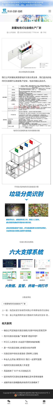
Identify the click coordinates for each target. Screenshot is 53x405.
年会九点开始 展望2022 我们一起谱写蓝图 (23, 359)
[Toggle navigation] (49, 11)
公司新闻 (12, 32)
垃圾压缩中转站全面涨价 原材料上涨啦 (21, 353)
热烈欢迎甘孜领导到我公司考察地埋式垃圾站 (29, 310)
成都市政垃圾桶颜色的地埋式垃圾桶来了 (21, 382)
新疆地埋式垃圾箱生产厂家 (15, 304)
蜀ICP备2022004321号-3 (41, 393)
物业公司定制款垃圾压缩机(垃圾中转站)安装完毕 (25, 330)
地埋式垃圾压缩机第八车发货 (16, 365)
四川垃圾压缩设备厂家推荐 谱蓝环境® (20, 336)
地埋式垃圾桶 (29, 72)
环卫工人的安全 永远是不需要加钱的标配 (22, 342)
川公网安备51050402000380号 (28, 395)
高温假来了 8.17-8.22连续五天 (17, 371)
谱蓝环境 (23, 393)
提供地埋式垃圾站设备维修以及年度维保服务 (23, 376)
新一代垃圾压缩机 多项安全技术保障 (20, 348)
